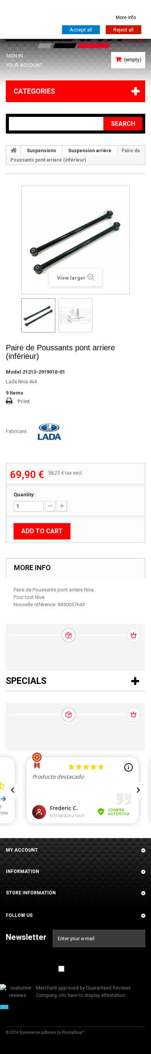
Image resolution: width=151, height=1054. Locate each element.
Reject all (123, 30)
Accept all (81, 30)
